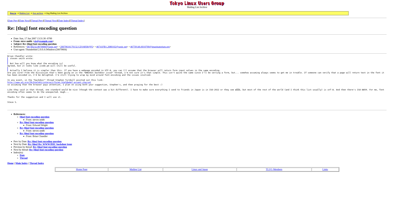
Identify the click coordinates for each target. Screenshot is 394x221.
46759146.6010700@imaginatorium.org (150, 46)
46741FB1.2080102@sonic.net (111, 46)
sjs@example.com (43, 41)
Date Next (24, 20)
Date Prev (13, 20)
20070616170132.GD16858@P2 (76, 46)
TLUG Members (274, 169)
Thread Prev (37, 20)
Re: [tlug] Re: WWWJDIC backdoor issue (50, 144)
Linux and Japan (200, 169)
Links (325, 169)
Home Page (81, 169)
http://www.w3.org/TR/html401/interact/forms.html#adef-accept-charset (49, 82)
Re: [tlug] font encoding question (37, 122)
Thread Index (77, 20)
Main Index (21, 163)
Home (10, 163)
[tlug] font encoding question (34, 117)
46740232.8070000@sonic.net (42, 46)
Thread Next (50, 20)
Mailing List (24, 13)
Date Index (63, 20)
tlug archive (38, 13)
